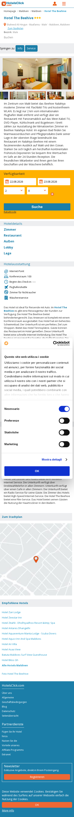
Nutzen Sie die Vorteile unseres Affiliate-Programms (13, 745)
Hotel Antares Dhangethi (16, 628)
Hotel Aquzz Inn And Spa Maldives (21, 638)
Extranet (6, 754)
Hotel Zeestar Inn (12, 617)
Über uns (7, 693)
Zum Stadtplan (15, 28)
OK (37, 471)
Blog (4, 706)
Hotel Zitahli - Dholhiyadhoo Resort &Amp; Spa (28, 623)
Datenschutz (8, 711)
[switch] (64, 421)
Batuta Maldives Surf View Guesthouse (24, 654)
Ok (37, 805)
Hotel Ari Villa (9, 644)
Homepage (10, 11)
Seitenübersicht (10, 715)
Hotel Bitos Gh (10, 660)
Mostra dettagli (52, 459)
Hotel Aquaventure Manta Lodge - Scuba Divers (29, 633)
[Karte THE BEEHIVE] (36, 559)
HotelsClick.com (13, 4)
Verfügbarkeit (14, 173)
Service (31, 48)
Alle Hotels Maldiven (15, 665)
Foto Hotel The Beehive (15, 673)
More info (8, 810)
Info (19, 48)
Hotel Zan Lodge (11, 612)
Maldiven (24, 11)
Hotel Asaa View (11, 649)
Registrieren (37, 777)
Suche (37, 207)
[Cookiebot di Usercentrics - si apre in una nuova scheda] (53, 343)
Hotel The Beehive (55, 11)
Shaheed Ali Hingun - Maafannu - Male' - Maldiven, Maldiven (38, 24)
